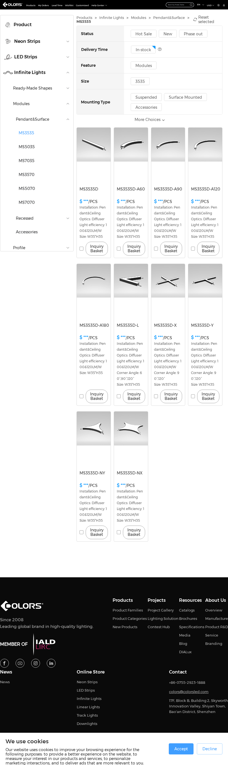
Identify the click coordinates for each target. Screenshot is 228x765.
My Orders (43, 5)
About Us (215, 600)
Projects (157, 600)
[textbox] (177, 5)
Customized (82, 5)
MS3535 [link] (83, 21)
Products (31, 5)
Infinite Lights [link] (111, 17)
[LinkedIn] (51, 663)
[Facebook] (4, 663)
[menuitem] (37, 25)
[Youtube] (20, 663)
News (6, 672)
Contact (178, 672)
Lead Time (57, 5)
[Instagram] (35, 663)
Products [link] (84, 17)
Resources (190, 600)
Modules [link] (138, 17)
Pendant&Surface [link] (169, 17)
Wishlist (69, 5)
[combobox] (180, 4)
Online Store (91, 672)
